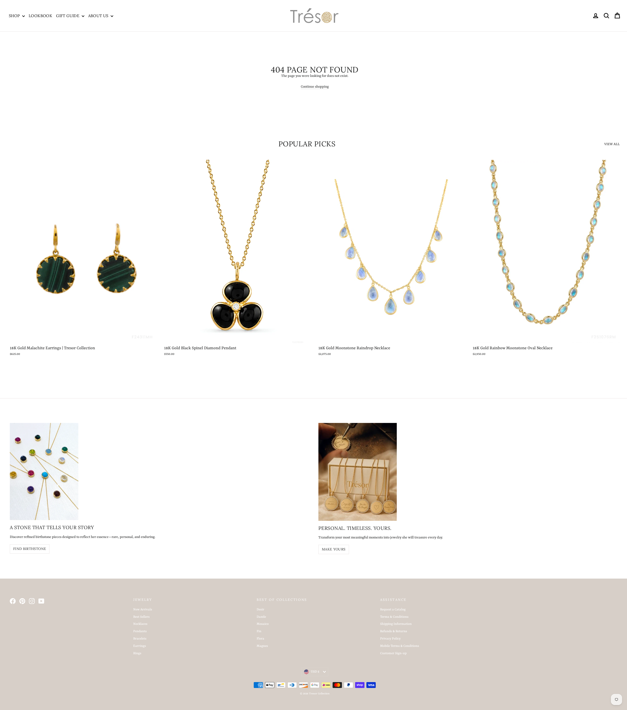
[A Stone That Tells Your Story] (44, 471)
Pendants (140, 631)
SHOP (15, 15)
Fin (259, 631)
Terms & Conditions (394, 617)
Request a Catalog (393, 609)
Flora (260, 638)
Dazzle (261, 617)
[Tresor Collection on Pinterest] (22, 601)
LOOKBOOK (40, 15)
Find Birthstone (29, 549)
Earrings (139, 646)
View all (612, 144)
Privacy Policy (390, 638)
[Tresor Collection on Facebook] (13, 601)
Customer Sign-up (393, 653)
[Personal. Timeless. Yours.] (357, 472)
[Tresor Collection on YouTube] (41, 601)
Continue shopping (315, 87)
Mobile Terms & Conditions (399, 646)
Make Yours (334, 549)
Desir (260, 609)
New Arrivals (142, 609)
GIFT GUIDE (68, 15)
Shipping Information (396, 624)
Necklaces (140, 624)
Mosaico (263, 624)
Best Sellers (141, 617)
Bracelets (139, 638)
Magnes (262, 646)
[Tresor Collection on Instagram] (32, 601)
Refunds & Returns (393, 631)
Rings (137, 653)
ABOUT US (99, 15)
